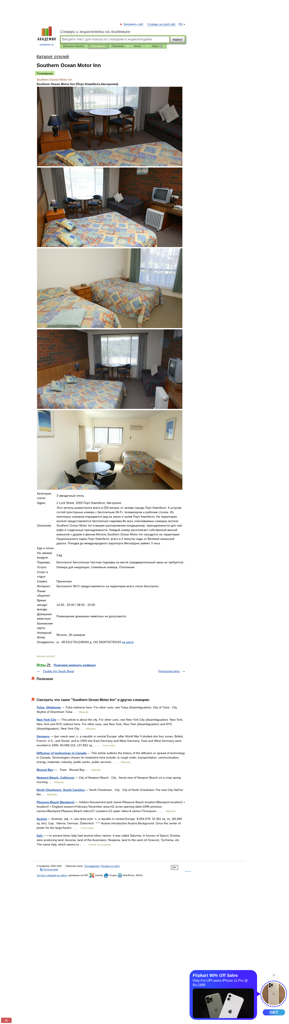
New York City (46, 719)
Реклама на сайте (110, 866)
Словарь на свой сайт (161, 24)
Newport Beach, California (55, 777)
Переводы (118, 46)
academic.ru (47, 44)
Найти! (177, 39)
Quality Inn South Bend (58, 671)
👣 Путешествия (49, 869)
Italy (40, 835)
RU (181, 24)
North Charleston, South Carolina (61, 790)
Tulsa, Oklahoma (49, 707)
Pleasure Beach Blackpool (55, 802)
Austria (42, 819)
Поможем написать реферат (75, 665)
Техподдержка (91, 866)
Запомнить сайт (133, 24)
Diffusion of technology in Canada (62, 753)
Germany (43, 736)
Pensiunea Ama (168, 671)
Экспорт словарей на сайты (52, 875)
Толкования (98, 46)
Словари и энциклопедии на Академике (95, 32)
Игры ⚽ (157, 46)
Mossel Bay (45, 769)
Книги (137, 46)
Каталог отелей (73, 46)
